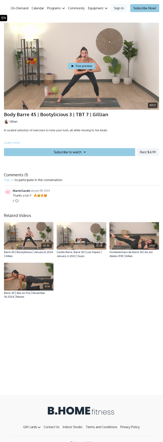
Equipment (96, 8)
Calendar (38, 8)
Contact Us (51, 427)
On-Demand (19, 8)
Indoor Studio (72, 427)
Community (76, 8)
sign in (9, 180)
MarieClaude (21, 190)
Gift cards (30, 427)
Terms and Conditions (101, 427)
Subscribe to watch (68, 152)
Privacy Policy (130, 427)
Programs (54, 8)
